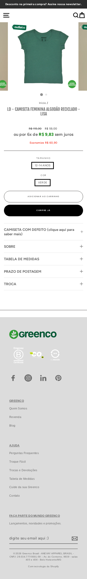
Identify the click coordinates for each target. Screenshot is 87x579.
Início (42, 103)
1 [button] (41, 94)
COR (44, 175)
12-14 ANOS (43, 165)
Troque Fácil (17, 461)
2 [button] (46, 95)
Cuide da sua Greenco (24, 487)
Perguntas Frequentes (24, 453)
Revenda (15, 417)
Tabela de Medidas (22, 478)
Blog (12, 425)
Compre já (43, 210)
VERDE (42, 182)
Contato (14, 495)
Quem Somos (18, 408)
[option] (43, 4)
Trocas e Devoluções (23, 470)
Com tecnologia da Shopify (43, 566)
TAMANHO (43, 158)
